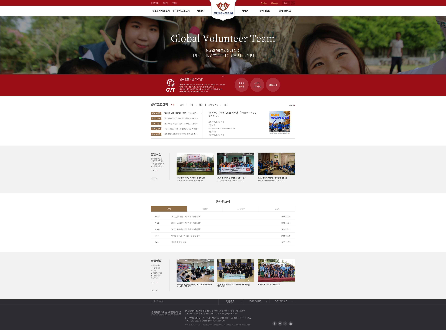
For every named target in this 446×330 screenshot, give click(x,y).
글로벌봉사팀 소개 (161, 10)
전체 (172, 105)
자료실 (205, 208)
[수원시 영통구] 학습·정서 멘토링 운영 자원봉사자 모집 (175, 129)
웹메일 (165, 3)
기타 (226, 105)
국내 (191, 105)
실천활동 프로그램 (181, 10)
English (264, 3)
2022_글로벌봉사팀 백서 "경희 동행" (186, 222)
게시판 (245, 10)
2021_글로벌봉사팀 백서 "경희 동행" (186, 229)
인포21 (174, 3)
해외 (201, 105)
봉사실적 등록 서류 (178, 242)
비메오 (285, 323)
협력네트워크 (285, 10)
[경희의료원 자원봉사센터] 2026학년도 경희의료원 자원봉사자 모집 (175, 123)
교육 (182, 105)
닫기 (223, 76)
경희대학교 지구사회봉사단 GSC (223, 10)
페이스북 (274, 323)
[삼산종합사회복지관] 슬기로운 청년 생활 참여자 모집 (175, 134)
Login (286, 3)
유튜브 (291, 323)
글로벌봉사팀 (242, 85)
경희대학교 (155, 3)
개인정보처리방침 (157, 301)
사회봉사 (201, 10)
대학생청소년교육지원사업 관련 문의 (185, 235)
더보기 (292, 105)
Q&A (277, 208)
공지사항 (241, 208)
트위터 (280, 323)
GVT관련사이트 (281, 301)
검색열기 (293, 3)
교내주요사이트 (255, 301)
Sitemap (274, 3)
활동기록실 (265, 10)
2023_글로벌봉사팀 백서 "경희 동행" (186, 216)
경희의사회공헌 (257, 85)
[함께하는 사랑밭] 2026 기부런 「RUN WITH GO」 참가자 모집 (175, 113)
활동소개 (273, 84)
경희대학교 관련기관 (230, 302)
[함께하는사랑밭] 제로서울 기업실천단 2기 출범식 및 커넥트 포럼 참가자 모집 (175, 118)
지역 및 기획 (213, 105)
